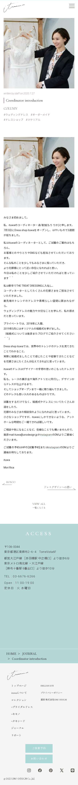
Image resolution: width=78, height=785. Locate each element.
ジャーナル (17, 728)
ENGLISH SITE (47, 686)
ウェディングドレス (16, 114)
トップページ (18, 685)
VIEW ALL (39, 505)
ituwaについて (19, 692)
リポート (16, 735)
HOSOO (10, 482)
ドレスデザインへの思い (58, 487)
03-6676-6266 (24, 576)
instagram (46, 434)
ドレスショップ (14, 119)
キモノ (16, 714)
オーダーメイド (41, 114)
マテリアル (34, 119)
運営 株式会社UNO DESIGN (54, 699)
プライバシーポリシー (51, 693)
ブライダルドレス (23, 707)
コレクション (18, 700)
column (10, 108)
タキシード (19, 721)
